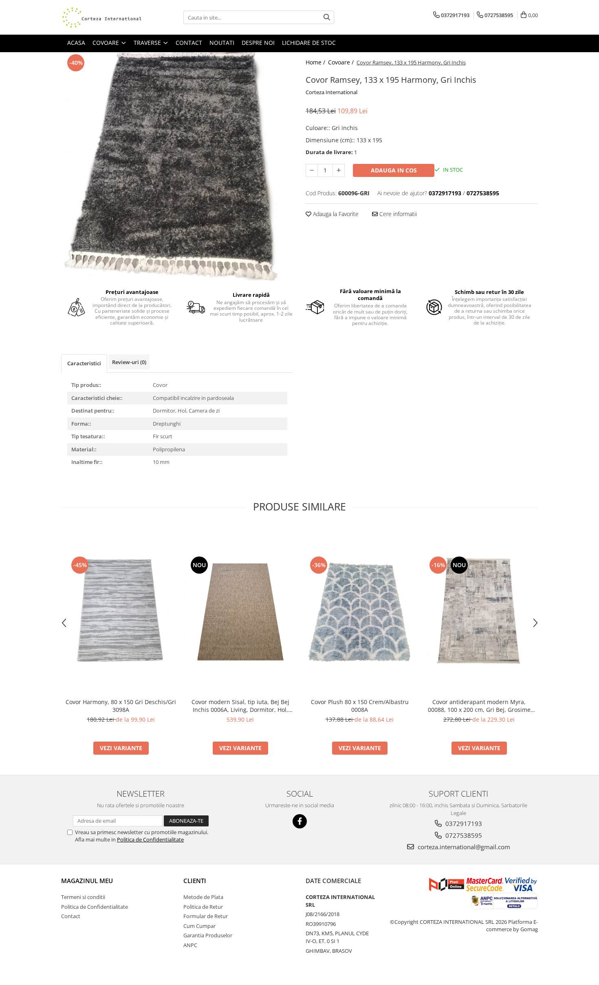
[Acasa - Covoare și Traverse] (102, 17)
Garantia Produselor (207, 935)
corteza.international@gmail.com (463, 847)
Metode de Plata (203, 897)
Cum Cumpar (199, 926)
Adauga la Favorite (335, 214)
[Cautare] (326, 17)
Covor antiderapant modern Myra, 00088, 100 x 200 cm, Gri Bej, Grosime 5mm (479, 705)
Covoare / (341, 62)
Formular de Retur (205, 916)
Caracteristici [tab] (84, 363)
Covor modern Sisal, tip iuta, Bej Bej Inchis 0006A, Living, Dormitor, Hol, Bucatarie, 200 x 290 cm (240, 705)
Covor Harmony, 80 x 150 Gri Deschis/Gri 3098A (121, 705)
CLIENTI (194, 881)
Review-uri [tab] (129, 362)
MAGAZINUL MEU (87, 881)
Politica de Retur (203, 906)
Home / (316, 62)
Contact (70, 916)
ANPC (190, 945)
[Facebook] (300, 821)
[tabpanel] (177, 166)
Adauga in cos (394, 170)
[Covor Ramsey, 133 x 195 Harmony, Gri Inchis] (177, 166)
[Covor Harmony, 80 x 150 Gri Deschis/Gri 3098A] (120, 610)
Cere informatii (397, 214)
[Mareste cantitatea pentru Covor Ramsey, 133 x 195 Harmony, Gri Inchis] (339, 170)
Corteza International (331, 92)
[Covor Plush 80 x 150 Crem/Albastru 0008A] (359, 610)
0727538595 (463, 835)
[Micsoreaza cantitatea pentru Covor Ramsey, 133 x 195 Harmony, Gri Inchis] (312, 170)
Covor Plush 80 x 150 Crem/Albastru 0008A (360, 705)
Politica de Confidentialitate (150, 839)
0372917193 (463, 823)
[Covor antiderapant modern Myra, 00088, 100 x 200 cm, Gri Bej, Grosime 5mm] (479, 610)
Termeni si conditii (83, 897)
